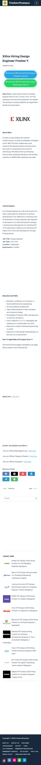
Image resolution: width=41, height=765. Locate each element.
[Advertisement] (20, 27)
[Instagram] (14, 760)
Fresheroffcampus (19, 2)
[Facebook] (5, 474)
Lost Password (7, 748)
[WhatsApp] (14, 479)
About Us (5, 743)
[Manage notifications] (3, 761)
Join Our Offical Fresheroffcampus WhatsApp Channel (21, 83)
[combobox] (18, 498)
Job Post (18, 746)
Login (25, 746)
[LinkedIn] (31, 474)
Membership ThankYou (10, 751)
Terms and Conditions (22, 754)
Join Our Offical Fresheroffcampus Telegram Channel (21, 74)
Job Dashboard (7, 746)
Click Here (15, 397)
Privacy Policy (7, 754)
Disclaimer (25, 743)
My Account (24, 751)
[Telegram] (5, 479)
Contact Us (15, 743)
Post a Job (34, 751)
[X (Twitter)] (14, 474)
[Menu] (37, 3)
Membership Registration (24, 748)
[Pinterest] (22, 474)
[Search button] (36, 498)
